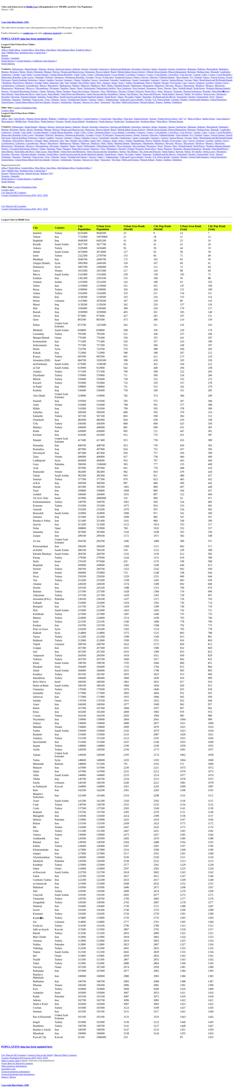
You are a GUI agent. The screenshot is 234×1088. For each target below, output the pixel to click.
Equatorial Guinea (123, 77)
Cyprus (211, 74)
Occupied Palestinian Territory (24, 91)
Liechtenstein (8, 85)
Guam (135, 80)
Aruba (154, 69)
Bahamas (192, 69)
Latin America (49, 61)
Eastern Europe (141, 118)
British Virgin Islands (157, 71)
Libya (226, 82)
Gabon (42, 80)
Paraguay (95, 91)
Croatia (197, 74)
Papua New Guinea (81, 91)
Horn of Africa (194, 118)
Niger (160, 88)
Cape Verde (26, 74)
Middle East (32, 6)
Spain (121, 96)
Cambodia (225, 71)
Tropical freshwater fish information (18, 1074)
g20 (180, 118)
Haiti (195, 80)
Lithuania (20, 85)
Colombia (131, 74)
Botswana (90, 71)
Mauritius (159, 85)
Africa (4, 50)
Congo (150, 74)
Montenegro (7, 88)
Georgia (59, 80)
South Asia (119, 121)
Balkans (52, 118)
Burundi (215, 71)
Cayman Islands (40, 74)
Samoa (122, 94)
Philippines (112, 91)
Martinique (136, 85)
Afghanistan (18, 69)
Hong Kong (18, 82)
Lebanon (200, 82)
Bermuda (38, 71)
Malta (110, 85)
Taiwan (219, 96)
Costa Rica (173, 74)
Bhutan (48, 71)
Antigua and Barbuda (120, 69)
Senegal (179, 94)
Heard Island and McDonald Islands (215, 80)
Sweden (192, 96)
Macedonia (53, 85)
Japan (115, 82)
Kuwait (165, 82)
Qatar (160, 91)
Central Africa (27, 50)
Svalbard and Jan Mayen (164, 96)
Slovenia (15, 96)
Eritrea (136, 77)
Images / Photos (8, 1077)
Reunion (168, 91)
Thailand (26, 99)
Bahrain (202, 69)
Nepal (80, 88)
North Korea (199, 88)
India (45, 82)
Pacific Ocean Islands (75, 121)
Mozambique (42, 88)
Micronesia (189, 85)
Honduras (7, 82)
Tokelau (55, 99)
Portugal (140, 91)
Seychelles (197, 94)
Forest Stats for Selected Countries (17, 1063)
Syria (212, 96)
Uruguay (55, 102)
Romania (178, 91)
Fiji (192, 77)
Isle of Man (83, 82)
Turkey (100, 99)
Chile (83, 74)
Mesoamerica (7, 121)
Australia (162, 69)
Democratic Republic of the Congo (17, 77)
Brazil (114, 71)
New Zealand (139, 88)
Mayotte (169, 85)
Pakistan (51, 91)
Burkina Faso (203, 71)
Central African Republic (61, 74)
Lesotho (210, 82)
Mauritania (148, 85)
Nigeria (167, 88)
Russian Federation (192, 91)
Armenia (146, 69)
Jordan (129, 82)
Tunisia (92, 99)
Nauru (73, 88)
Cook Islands (161, 74)
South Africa (53, 96)
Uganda (175, 99)
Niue (175, 88)
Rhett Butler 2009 (20, 1085)
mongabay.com (8, 1068)
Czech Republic (224, 74)
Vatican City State (90, 102)
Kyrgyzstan (175, 82)
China (90, 74)
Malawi (76, 85)
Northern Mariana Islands (218, 88)
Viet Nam (116, 102)
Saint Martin (54, 94)
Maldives (95, 85)
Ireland (73, 82)
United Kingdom (218, 99)
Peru (103, 91)
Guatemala (144, 80)
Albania (42, 69)
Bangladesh (212, 69)
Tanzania (16, 99)
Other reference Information (14, 1066)
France (206, 77)
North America (8, 61)
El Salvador (108, 77)
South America (8, 63)
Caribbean (37, 61)
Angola (85, 69)
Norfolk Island (185, 88)
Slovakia (5, 96)
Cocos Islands (118, 74)
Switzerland (202, 96)
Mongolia (220, 85)
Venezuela (105, 102)
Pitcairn (122, 91)
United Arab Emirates (199, 99)
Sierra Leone (209, 94)
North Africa (14, 50)
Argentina (136, 69)
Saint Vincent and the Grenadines (102, 94)
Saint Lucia (41, 94)
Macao (43, 85)
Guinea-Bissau (176, 80)
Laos (184, 82)
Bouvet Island (103, 71)
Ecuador (90, 77)
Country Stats (7, 110)
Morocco (30, 88)
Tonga (63, 99)
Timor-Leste (38, 99)
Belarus (5, 71)
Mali (103, 85)
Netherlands (90, 88)
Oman (43, 91)
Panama (67, 91)
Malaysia (85, 85)
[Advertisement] (15, 275)
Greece (94, 80)
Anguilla (94, 69)
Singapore (221, 94)
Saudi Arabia (168, 94)
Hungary (29, 82)
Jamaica (107, 82)
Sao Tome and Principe (150, 94)
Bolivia (56, 71)
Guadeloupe (125, 80)
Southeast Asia (26, 52)
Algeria (51, 69)
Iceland (38, 82)
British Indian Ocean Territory (132, 71)
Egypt (98, 77)
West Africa (40, 50)
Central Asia (39, 52)
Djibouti (49, 77)
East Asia (128, 118)
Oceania (59, 121)
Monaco (210, 85)
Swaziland (182, 96)
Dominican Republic (75, 77)
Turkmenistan (112, 99)
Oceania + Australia (10, 58)
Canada (16, 74)
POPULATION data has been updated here (26, 38)
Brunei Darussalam (177, 71)
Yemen (159, 102)
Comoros (141, 74)
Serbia (187, 94)
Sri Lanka (129, 96)
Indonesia (54, 82)
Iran (62, 82)
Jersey (122, 82)
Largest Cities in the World (40, 1055)
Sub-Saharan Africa (66, 50)
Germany (68, 80)
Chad (77, 74)
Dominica (59, 77)
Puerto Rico (150, 91)
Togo (47, 99)
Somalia (42, 96)
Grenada (114, 80)
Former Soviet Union (167, 118)
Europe (4, 55)
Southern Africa (83, 50)
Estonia (145, 77)
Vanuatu (77, 102)
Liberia (218, 82)
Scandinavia (92, 121)
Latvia (191, 82)
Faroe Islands (182, 77)
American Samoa (64, 69)
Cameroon (6, 74)
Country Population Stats (25, 107)
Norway (5, 91)
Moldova (200, 85)
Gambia (50, 80)
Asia (3, 52)
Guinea (164, 80)
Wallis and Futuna (130, 102)
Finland (198, 77)
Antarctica (104, 69)
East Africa (51, 50)
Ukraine (184, 99)
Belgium (14, 71)
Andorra (76, 69)
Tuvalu (148, 99)
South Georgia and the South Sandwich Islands (82, 96)
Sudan (138, 96)
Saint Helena (7, 94)
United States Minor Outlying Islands (32, 102)
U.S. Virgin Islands (161, 99)
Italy (99, 82)
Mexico (179, 85)
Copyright (6, 22)
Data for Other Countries (65, 1055)
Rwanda (207, 91)
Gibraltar (86, 80)
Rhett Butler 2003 (20, 22)
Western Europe (176, 121)
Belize (23, 71)
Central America (23, 61)
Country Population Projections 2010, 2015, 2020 (24, 195)
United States (7, 102)
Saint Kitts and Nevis (25, 94)
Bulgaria (191, 71)
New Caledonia (124, 88)
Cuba (204, 74)
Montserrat (19, 88)
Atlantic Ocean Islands (36, 118)
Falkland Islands (167, 77)
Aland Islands (30, 69)
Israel (93, 82)
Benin (30, 71)
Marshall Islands (122, 85)
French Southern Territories (25, 80)
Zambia (167, 102)
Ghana (77, 80)
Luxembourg (32, 85)
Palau (59, 91)
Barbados (223, 69)
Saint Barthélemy (220, 148)
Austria (171, 69)
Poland (130, 91)
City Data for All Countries (13, 192)
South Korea (110, 96)
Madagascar (65, 85)
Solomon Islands (29, 96)
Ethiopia (154, 77)
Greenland (104, 80)
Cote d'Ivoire (186, 74)
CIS (50, 173)
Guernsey (155, 80)
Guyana (188, 80)
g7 (185, 118)
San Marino (132, 94)
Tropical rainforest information (15, 1071)
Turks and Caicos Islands (132, 99)
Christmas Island (102, 74)
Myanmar (54, 88)
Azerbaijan (181, 69)
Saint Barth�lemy (221, 91)
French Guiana (218, 77)
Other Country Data (10, 1060)
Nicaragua (151, 88)
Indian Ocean (208, 118)
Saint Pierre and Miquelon (73, 94)
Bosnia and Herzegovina (72, 71)
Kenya (149, 82)
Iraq (67, 82)
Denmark (39, 77)
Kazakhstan (139, 82)
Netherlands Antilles (106, 88)
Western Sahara (147, 102)
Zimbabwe (177, 102)
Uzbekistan (66, 102)
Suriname (147, 96)
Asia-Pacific (19, 118)
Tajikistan (6, 99)
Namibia (64, 88)
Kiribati (157, 82)
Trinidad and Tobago (78, 99)
